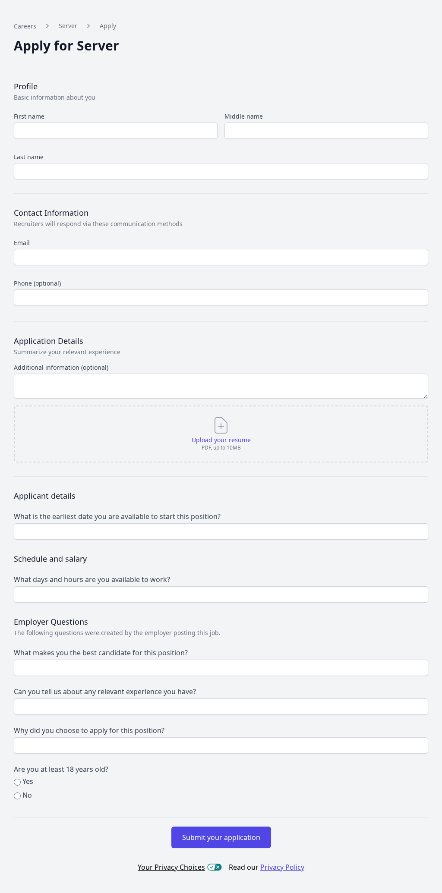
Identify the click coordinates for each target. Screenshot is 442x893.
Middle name (243, 116)
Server (68, 26)
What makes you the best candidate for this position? (101, 652)
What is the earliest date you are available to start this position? (117, 516)
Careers (25, 26)
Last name (29, 157)
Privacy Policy (282, 867)
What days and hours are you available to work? (92, 579)
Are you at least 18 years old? (61, 769)
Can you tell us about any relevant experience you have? (105, 691)
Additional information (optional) (61, 367)
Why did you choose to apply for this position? (89, 730)
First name (29, 116)
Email (22, 243)
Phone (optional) (37, 283)
